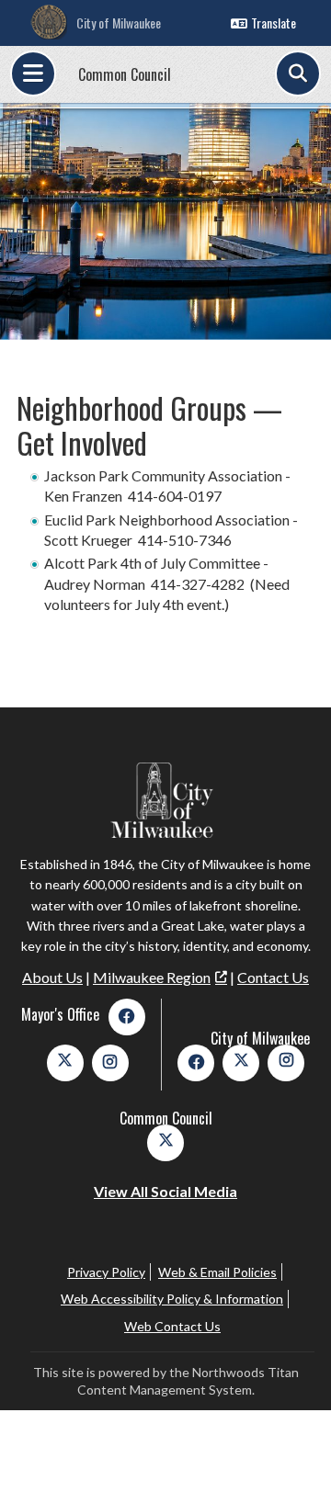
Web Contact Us (172, 1326)
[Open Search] (298, 73)
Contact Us (273, 977)
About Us (52, 977)
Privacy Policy (106, 1272)
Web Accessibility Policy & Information (172, 1298)
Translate (273, 22)
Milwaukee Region (152, 977)
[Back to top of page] (292, 1460)
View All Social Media (165, 1191)
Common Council (124, 74)
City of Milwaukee (118, 22)
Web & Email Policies (217, 1272)
